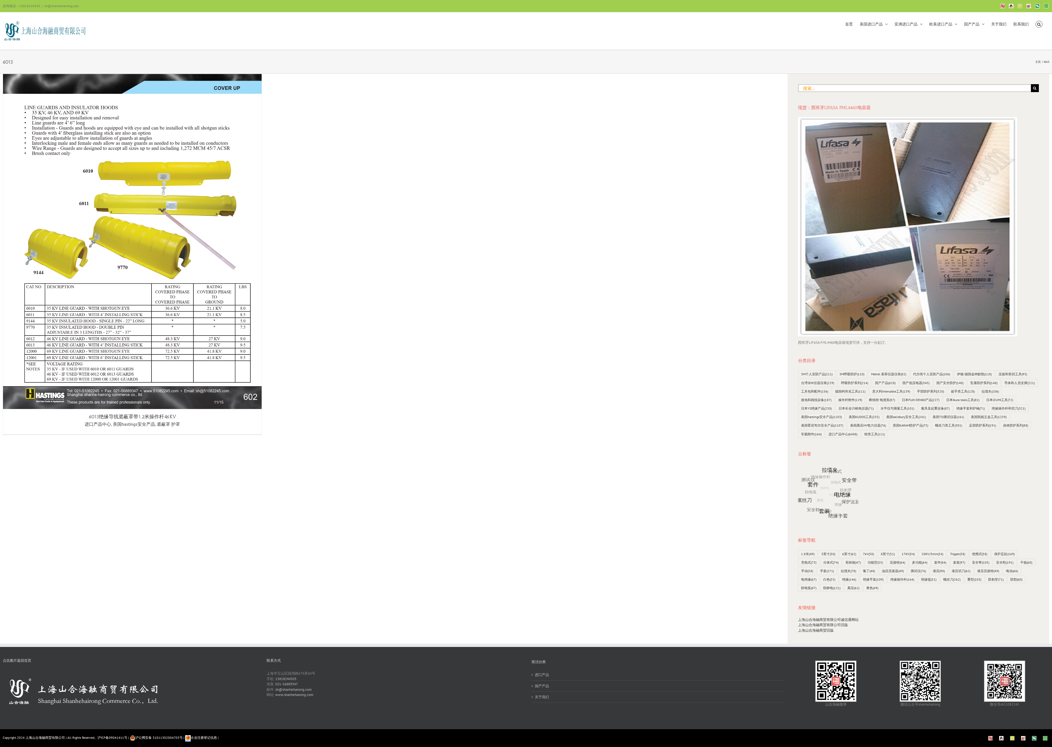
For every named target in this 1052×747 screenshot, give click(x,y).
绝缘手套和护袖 (970, 408)
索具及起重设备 (935, 408)
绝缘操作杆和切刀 (1008, 408)
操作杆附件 (850, 400)
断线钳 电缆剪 (882, 400)
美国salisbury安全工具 (906, 417)
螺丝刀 (951, 579)
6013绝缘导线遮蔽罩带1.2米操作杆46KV (132, 417)
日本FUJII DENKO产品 (920, 400)
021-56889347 (286, 684)
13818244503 (285, 679)
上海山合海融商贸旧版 (816, 630)
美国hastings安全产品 (134, 424)
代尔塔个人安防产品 (931, 374)
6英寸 (849, 554)
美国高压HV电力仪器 (868, 425)
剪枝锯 (853, 562)
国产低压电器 (916, 383)
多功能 (919, 562)
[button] (1039, 23)
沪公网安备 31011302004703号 (159, 737)
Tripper (957, 554)
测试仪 (918, 571)
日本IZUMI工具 (999, 400)
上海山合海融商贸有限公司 (45, 737)
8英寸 (888, 554)
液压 (939, 571)
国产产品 (885, 383)
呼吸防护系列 (854, 383)
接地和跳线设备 (816, 400)
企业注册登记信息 (204, 737)
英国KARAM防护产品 (910, 425)
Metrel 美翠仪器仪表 (888, 374)
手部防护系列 (930, 391)
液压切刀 (961, 571)
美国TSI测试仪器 (948, 417)
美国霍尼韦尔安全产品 (822, 425)
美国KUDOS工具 (864, 417)
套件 (940, 562)
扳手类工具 (963, 391)
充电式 (808, 562)
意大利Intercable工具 (891, 391)
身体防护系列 (1015, 425)
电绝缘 (808, 579)
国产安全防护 (950, 383)
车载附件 (811, 434)
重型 (974, 579)
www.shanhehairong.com (294, 694)
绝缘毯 (928, 579)
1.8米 (807, 554)
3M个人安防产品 (817, 374)
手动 (807, 571)
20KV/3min (932, 554)
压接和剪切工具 (1013, 374)
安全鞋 (1004, 562)
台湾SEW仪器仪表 (817, 383)
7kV (868, 554)
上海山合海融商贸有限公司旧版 (823, 625)
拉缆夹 (990, 391)
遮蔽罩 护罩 (168, 424)
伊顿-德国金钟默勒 (974, 374)
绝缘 (849, 579)
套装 (959, 562)
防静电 (832, 588)
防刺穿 (996, 579)
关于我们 (542, 697)
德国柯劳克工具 (850, 391)
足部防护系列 (982, 425)
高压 (853, 588)
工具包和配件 (814, 391)
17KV (908, 554)
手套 (827, 571)
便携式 (979, 554)
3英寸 (828, 554)
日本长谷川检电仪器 (856, 408)
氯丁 (869, 571)
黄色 (872, 588)
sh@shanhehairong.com (61, 6)
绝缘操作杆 (902, 579)
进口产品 (542, 674)
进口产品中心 (98, 424)
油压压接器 (893, 571)
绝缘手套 (873, 579)
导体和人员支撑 (1019, 383)
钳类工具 (874, 434)
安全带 (980, 562)
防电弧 (808, 588)
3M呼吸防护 (851, 374)
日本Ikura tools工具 (962, 400)
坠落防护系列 (983, 383)
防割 (1016, 579)
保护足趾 (1004, 554)
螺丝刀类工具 (948, 425)
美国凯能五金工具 (989, 417)
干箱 (1026, 562)
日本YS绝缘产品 (816, 408)
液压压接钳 (988, 571)
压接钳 (897, 562)
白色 (829, 579)
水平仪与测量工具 (897, 408)
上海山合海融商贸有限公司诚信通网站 (828, 619)
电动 (1012, 571)
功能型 (875, 562)
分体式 (831, 562)
